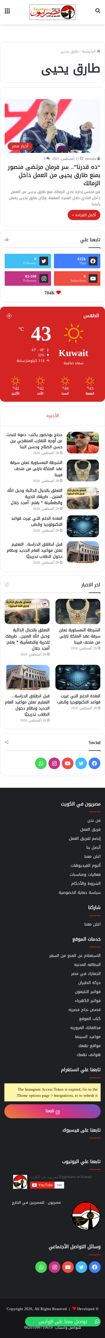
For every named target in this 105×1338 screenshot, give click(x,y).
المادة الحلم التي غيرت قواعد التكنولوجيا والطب (36, 521)
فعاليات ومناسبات (85, 874)
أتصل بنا (93, 847)
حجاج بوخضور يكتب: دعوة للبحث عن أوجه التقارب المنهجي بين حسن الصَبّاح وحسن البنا (34, 441)
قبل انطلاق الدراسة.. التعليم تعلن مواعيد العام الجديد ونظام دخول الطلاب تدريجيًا (34, 550)
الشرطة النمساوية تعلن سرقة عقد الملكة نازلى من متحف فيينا (36, 469)
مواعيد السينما (88, 1036)
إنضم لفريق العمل (85, 838)
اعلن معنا (92, 856)
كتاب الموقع (90, 1018)
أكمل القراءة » (84, 215)
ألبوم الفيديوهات (86, 865)
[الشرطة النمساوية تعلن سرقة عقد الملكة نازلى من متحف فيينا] (83, 470)
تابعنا (51, 1111)
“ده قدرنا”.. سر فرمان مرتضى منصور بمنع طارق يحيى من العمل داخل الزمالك (54, 175)
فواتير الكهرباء (88, 1000)
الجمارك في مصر (86, 973)
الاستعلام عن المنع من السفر (75, 955)
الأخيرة (52, 416)
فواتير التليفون (88, 991)
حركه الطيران (89, 982)
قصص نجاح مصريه (85, 1009)
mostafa (90, 159)
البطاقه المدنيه (87, 964)
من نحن (94, 820)
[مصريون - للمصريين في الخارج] (52, 12)
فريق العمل (90, 829)
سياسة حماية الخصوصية (80, 892)
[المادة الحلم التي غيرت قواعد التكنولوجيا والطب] (83, 526)
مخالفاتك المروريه (85, 1027)
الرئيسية (89, 51)
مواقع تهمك (89, 1045)
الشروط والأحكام (86, 883)
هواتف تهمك (89, 1054)
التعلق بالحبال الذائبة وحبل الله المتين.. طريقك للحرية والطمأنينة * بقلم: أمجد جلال (34, 497)
